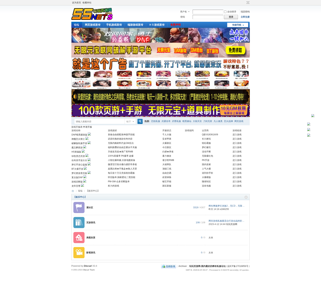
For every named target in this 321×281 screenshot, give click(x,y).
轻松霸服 (206, 143)
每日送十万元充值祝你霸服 (121, 173)
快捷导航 (236, 25)
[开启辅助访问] (244, 2)
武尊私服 (176, 121)
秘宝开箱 (166, 181)
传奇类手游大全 (79, 160)
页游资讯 (90, 222)
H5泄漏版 (76, 152)
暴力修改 (166, 156)
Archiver (183, 266)
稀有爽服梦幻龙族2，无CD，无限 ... (226, 206)
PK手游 (205, 160)
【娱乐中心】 (80, 197)
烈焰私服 (155, 121)
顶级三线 (166, 168)
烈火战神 (228, 121)
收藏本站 (86, 2)
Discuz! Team (89, 270)
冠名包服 (206, 185)
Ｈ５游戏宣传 (157, 24)
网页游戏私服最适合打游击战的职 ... (226, 221)
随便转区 (206, 181)
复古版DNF (77, 177)
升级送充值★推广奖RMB (120, 151)
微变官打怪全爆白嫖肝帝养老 (122, 164)
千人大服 (166, 134)
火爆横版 (206, 177)
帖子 (129, 121)
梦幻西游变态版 (79, 173)
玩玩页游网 (231, 224)
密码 (182, 17)
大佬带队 (166, 164)
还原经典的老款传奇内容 (120, 139)
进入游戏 (237, 134)
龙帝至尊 (76, 186)
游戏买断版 (77, 181)
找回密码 (245, 11)
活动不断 (206, 151)
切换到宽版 (247, 2)
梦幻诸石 (206, 147)
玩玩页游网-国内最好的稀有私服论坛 (72, 191)
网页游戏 (238, 121)
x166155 (224, 209)
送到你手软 (207, 173)
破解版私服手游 (79, 143)
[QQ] (168, 266)
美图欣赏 (90, 237)
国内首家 (206, 164)
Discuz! (88, 266)
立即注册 (245, 17)
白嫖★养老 (168, 151)
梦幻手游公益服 (79, 164)
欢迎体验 (166, 177)
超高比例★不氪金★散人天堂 (122, 168)
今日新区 (166, 147)
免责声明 (175, 24)
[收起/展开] (246, 197)
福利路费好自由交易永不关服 (122, 147)
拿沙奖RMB (168, 160)
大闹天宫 (197, 121)
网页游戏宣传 (92, 24)
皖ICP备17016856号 (238, 266)
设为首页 (76, 2)
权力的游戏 (113, 185)
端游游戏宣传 (135, 24)
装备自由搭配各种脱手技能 (121, 134)
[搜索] (139, 121)
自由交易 (166, 173)
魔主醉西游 (77, 147)
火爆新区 (166, 143)
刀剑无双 (207, 121)
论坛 (76, 24)
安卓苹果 (166, 139)
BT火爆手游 (77, 169)
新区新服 (166, 185)
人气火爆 (206, 168)
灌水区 (89, 207)
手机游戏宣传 (114, 24)
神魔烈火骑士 (78, 139)
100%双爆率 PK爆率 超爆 (121, 156)
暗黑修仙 (186, 121)
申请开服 (87, 127)
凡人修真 (218, 121)
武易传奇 (166, 121)
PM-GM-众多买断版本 (119, 181)
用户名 (183, 11)
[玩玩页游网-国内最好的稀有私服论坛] (92, 19)
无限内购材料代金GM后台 (121, 143)
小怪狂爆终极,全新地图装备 (121, 160)
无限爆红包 (207, 156)
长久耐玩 (206, 139)
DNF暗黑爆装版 (79, 134)
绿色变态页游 (78, 156)
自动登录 (231, 11)
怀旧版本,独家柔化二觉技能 (121, 177)
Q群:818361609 (210, 134)
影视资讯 (90, 252)
